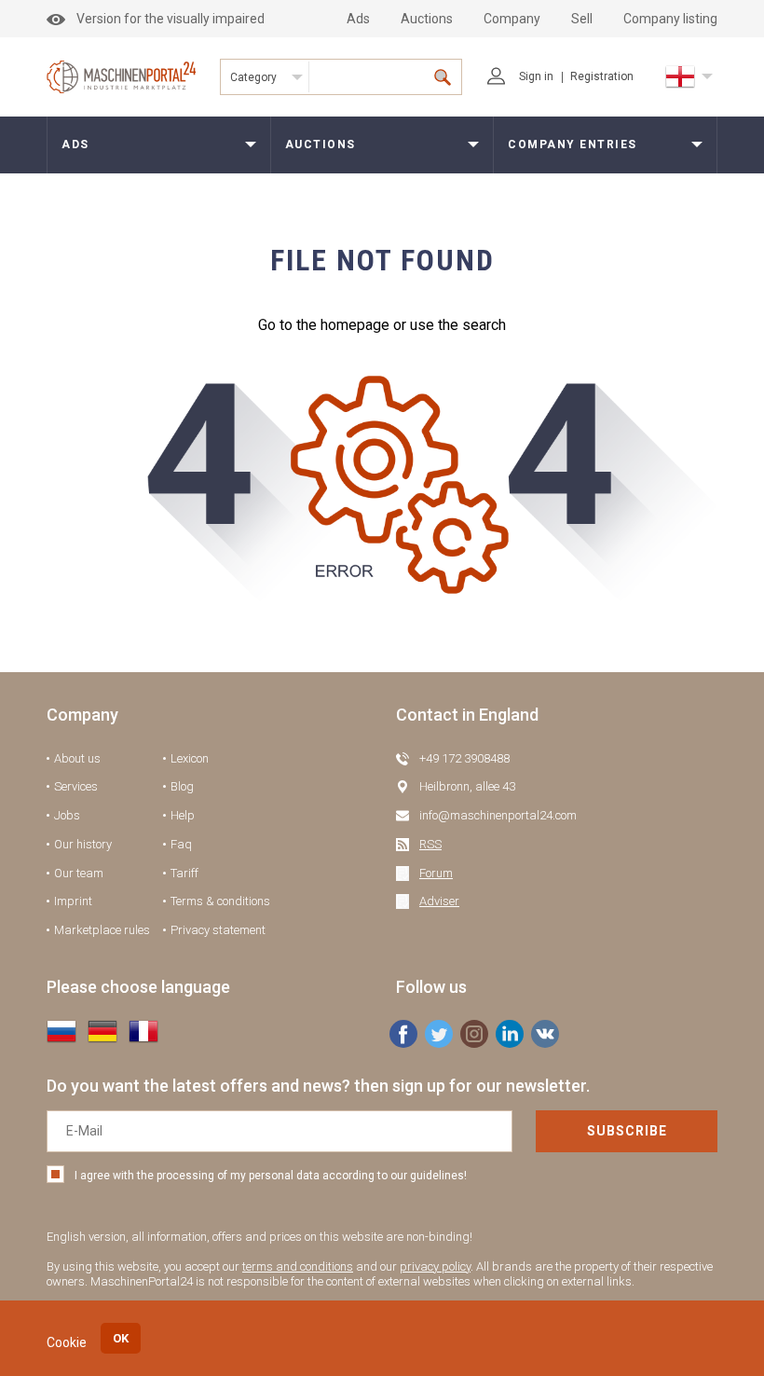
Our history (83, 844)
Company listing (670, 18)
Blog (182, 786)
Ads (358, 18)
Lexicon (190, 758)
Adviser (439, 901)
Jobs (67, 815)
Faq (181, 844)
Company (512, 18)
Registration (602, 76)
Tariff (184, 873)
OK (121, 1338)
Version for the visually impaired (170, 18)
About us (77, 758)
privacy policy (435, 1266)
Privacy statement (218, 930)
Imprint (73, 901)
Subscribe (627, 1130)
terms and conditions (297, 1266)
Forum (436, 873)
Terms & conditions (220, 901)
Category (253, 77)
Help (183, 815)
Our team (78, 873)
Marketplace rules (102, 930)
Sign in (536, 76)
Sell (582, 18)
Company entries (572, 144)
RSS (430, 844)
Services (76, 786)
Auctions (427, 18)
